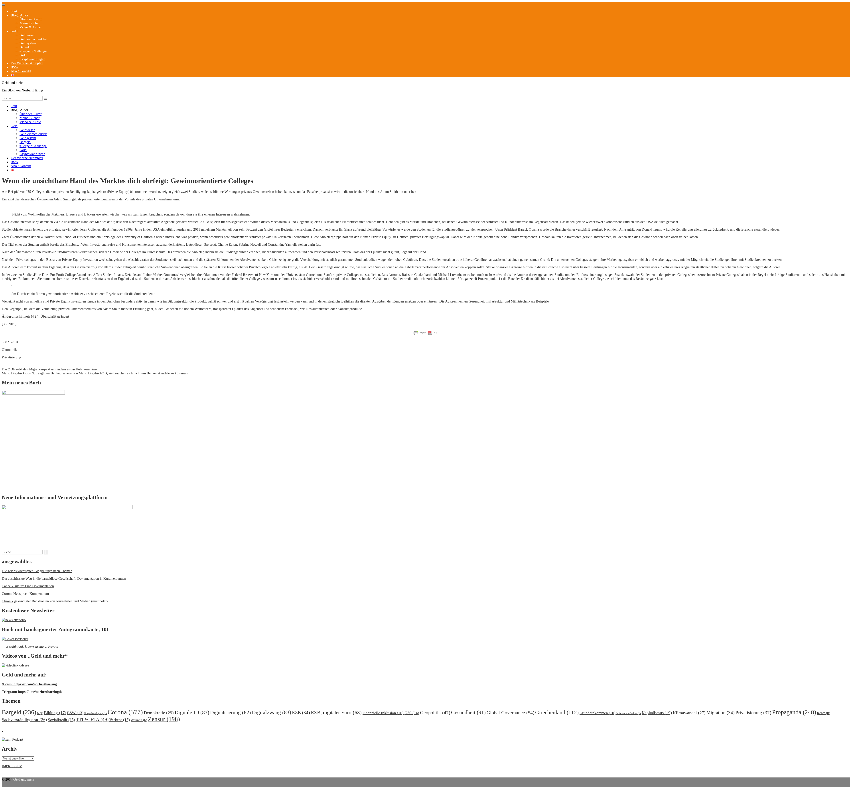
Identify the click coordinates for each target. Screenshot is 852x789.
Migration (720, 712)
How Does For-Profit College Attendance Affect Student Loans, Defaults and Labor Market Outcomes (106, 275)
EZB (301, 712)
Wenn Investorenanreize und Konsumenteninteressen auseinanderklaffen (132, 244)
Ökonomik (9, 350)
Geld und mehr (23, 779)
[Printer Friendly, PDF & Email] (426, 333)
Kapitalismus (657, 712)
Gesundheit (468, 712)
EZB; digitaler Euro (336, 712)
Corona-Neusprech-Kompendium (25, 593)
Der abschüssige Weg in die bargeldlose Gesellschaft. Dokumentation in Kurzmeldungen (64, 578)
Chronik (7, 601)
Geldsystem (28, 43)
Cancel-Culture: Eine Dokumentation (28, 586)
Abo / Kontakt (21, 71)
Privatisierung (11, 357)
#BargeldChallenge (33, 51)
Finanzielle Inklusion (383, 713)
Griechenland (557, 712)
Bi (40, 713)
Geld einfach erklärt (33, 39)
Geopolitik (435, 712)
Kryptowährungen (32, 59)
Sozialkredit (61, 720)
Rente (823, 713)
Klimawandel (689, 712)
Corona (125, 712)
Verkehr (119, 720)
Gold (23, 55)
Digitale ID (192, 712)
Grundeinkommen (597, 713)
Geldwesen (27, 35)
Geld (14, 31)
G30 (411, 713)
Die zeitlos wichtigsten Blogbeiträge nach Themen (37, 571)
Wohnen (139, 720)
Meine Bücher (29, 23)
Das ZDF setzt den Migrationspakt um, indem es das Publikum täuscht (51, 369)
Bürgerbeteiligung (95, 713)
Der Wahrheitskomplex (27, 63)
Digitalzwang (271, 712)
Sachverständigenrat (24, 719)
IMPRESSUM (12, 766)
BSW (14, 67)
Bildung (55, 712)
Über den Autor (30, 19)
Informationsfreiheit (628, 713)
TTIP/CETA (92, 719)
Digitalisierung (230, 712)
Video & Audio (30, 27)
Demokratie (159, 712)
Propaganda (794, 712)
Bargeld (25, 47)
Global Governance (510, 712)
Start (14, 11)
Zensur (164, 719)
